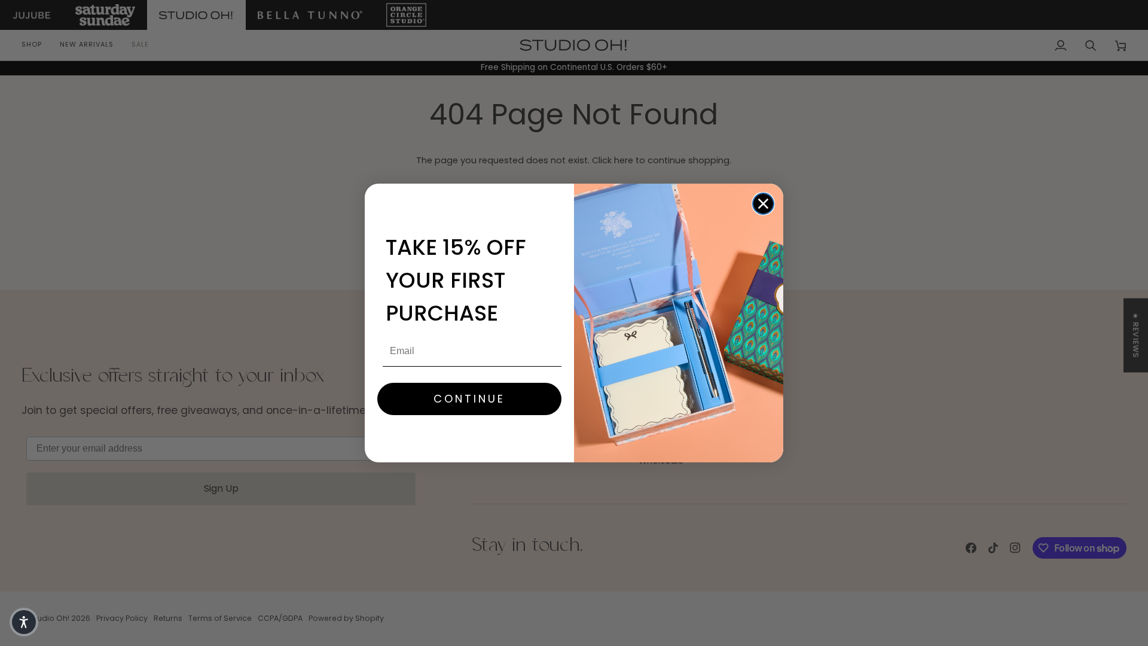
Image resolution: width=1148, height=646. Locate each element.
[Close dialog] (763, 203)
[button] (24, 622)
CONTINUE (469, 398)
